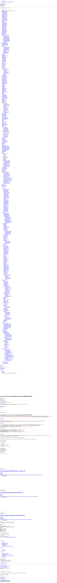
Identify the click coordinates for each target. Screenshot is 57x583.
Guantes (3, 21)
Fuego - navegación (4, 19)
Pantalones (5, 240)
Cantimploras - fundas (6, 104)
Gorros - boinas (4, 60)
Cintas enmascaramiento (7, 285)
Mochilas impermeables (5, 44)
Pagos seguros (2, 419)
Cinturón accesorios (4, 80)
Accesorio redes (6, 331)
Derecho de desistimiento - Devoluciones (7, 546)
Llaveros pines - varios (5, 141)
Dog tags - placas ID (6, 310)
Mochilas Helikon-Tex (7, 39)
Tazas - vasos (5, 108)
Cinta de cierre (6, 306)
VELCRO (3, 348)
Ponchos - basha (4, 29)
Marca (1, 448)
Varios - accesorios (4, 33)
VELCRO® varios (6, 182)
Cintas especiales (6, 358)
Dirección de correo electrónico (4, 574)
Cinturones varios (4, 82)
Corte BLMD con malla (7, 162)
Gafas (3, 85)
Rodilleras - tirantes (6, 271)
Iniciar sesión (2, 578)
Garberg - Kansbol (6, 72)
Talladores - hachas (6, 73)
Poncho (5, 265)
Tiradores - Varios (7, 314)
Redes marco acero (4, 167)
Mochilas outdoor (4, 23)
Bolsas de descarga (4, 98)
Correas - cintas (4, 139)
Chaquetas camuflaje (6, 48)
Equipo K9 (3, 84)
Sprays (4, 321)
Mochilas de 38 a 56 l (6, 37)
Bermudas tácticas (6, 190)
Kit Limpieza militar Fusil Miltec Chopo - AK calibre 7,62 (12, 470)
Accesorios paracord (6, 134)
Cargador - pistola (4, 79)
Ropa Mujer (3, 65)
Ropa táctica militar (4, 223)
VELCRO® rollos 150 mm (7, 180)
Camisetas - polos (4, 15)
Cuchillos (6, 276)
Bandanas (5, 224)
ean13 (1, 450)
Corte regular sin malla (7, 164)
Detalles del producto (3, 440)
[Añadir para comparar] (0, 408)
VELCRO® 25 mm (6, 173)
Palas (2, 122)
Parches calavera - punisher (5, 148)
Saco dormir (3, 100)
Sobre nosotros (4, 556)
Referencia (1, 449)
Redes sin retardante (6, 333)
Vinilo (6, 343)
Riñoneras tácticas (4, 32)
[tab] (28, 412)
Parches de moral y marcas (5, 149)
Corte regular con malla (8, 334)
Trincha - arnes (4, 101)
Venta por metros (6, 136)
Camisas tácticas (4, 57)
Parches (3, 322)
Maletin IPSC (5, 259)
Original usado (4, 91)
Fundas (6, 279)
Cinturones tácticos (4, 18)
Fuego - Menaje (6, 293)
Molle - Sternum (7, 313)
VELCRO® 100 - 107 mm (7, 175)
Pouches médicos (6, 208)
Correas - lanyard (4, 83)
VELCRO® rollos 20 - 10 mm (8, 177)
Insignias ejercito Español (5, 147)
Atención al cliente (2, 428)
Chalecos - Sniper (4, 16)
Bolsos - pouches (4, 185)
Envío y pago (4, 545)
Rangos (3, 152)
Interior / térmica (4, 61)
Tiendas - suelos (4, 125)
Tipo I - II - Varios (6, 132)
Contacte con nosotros (5, 553)
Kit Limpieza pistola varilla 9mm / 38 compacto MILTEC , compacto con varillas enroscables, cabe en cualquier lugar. (16, 519)
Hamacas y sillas (4, 119)
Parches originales (4, 150)
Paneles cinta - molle (6, 262)
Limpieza (3, 87)
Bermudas (3, 56)
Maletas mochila (4, 42)
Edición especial (6, 71)
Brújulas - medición (6, 282)
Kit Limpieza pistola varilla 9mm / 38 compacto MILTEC (12, 515)
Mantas (5, 298)
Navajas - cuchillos (4, 121)
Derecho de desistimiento (4, 566)
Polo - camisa (5, 243)
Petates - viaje (5, 205)
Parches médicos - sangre (7, 327)
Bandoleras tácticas (4, 12)
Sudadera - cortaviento (7, 50)
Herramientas (5, 256)
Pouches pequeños (4, 96)
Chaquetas (5, 230)
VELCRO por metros (6, 349)
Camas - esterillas (4, 116)
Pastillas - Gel (7, 295)
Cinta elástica (4, 138)
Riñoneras (3, 99)
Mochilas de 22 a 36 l (6, 36)
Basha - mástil (4, 114)
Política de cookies (4, 544)
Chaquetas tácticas (4, 17)
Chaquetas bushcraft (8, 231)
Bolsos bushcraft (4, 76)
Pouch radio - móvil (6, 268)
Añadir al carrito (2, 406)
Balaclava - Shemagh (5, 11)
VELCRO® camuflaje (7, 183)
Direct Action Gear (6, 196)
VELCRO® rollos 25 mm (7, 178)
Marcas (3, 549)
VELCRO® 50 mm (6, 174)
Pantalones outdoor (6, 202)
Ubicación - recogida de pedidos (6, 554)
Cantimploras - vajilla (6, 193)
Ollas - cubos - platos (6, 106)
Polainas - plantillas (6, 264)
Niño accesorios (6, 238)
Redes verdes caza (4, 169)
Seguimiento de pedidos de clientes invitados (8, 1)
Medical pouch (4, 89)
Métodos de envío (2, 412)
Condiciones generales (5, 543)
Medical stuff (3, 90)
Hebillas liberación (6, 128)
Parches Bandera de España (5, 146)
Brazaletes (5, 305)
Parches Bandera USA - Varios (8, 324)
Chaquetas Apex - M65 (7, 47)
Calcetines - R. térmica (5, 14)
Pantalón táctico (6, 53)
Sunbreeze (6, 342)
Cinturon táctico (4, 81)
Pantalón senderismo (6, 52)
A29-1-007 (1, 473)
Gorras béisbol (6, 235)
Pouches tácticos (4, 31)
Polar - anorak (4, 28)
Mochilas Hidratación (5, 43)
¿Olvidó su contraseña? (3, 577)
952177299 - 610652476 (3, 562)
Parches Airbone (4, 145)
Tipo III (5, 133)
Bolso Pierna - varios (5, 77)
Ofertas (3, 361)
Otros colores (5, 156)
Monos (5, 237)
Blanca (5, 155)
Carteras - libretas (4, 117)
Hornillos (5, 111)
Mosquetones (4, 142)
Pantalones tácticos (4, 25)
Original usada (4, 64)
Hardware (5, 311)
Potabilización (5, 301)
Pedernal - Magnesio (6, 112)
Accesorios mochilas (6, 215)
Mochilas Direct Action (7, 40)
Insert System (5, 199)
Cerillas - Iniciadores (6, 110)
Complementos (4, 186)
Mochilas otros (7, 222)
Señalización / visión (4, 124)
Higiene (3, 120)
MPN (1, 451)
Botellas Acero (6, 103)
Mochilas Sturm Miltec (7, 41)
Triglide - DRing (6, 130)
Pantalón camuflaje (6, 51)
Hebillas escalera (6, 127)
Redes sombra (4, 330)
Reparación (3, 143)
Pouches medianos (4, 95)
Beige (4, 154)
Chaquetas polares (6, 49)
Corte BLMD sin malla (7, 163)
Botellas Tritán (6, 107)
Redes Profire (5, 337)
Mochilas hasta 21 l (7, 216)
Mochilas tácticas (4, 24)
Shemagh (3, 66)
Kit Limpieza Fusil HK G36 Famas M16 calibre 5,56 (11, 492)
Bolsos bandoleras (4, 75)
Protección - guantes (4, 97)
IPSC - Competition (4, 22)
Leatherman (5, 273)
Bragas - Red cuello (4, 55)
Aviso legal (3, 542)
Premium (5, 159)
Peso (1, 452)
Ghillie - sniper (6, 234)
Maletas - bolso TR (4, 88)
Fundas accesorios (6, 68)
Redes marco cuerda (4, 168)
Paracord (5, 315)
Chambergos (3, 58)
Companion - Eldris (6, 70)
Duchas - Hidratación (5, 118)
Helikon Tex (3, 188)
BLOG (3, 364)
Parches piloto (4, 151)
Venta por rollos (6, 135)
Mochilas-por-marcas (6, 219)
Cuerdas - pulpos (4, 140)
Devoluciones (2, 423)
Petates (3, 92)
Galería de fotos (4, 550)
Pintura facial (3, 93)
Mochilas (3, 212)
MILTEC (1, 472)
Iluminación (3, 86)
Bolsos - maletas (4, 13)
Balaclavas (3, 54)
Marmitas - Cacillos (6, 105)
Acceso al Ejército (4, 74)
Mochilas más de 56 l (6, 38)
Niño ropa (3, 63)
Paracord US (3, 26)
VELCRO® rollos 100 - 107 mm (8, 179)
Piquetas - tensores (4, 123)
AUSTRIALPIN (4, 137)
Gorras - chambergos (5, 20)
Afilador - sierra (4, 113)
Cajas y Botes (4, 115)
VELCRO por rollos (6, 353)
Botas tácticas (4, 78)
